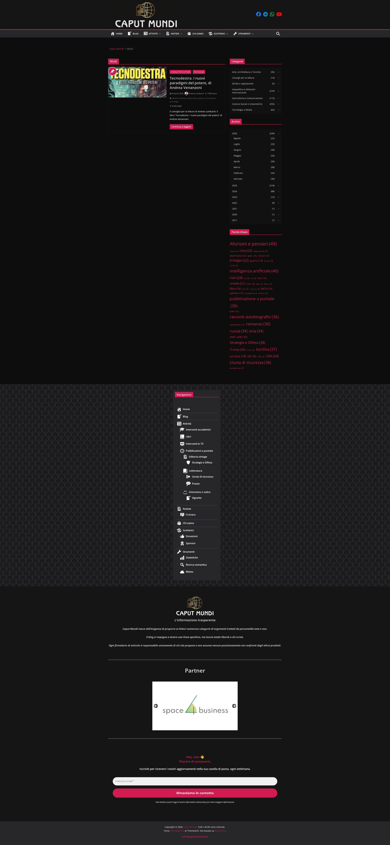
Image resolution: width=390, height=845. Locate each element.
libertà (183, 98)
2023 (234, 197)
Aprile (237, 161)
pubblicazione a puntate (252, 302)
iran (236, 277)
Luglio (237, 144)
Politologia (199, 72)
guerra (256, 260)
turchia (266, 349)
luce (245, 289)
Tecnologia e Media (242, 109)
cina (246, 250)
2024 (234, 191)
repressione (237, 324)
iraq (247, 278)
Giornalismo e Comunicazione (247, 98)
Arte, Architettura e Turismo (246, 72)
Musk (195, 98)
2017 (234, 220)
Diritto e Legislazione (243, 83)
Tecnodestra (210, 98)
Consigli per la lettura (180, 72)
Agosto (237, 138)
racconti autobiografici (254, 316)
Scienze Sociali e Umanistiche (247, 104)
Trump (237, 349)
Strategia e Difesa (247, 342)
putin (234, 311)
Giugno (237, 149)
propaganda (251, 293)
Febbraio (238, 173)
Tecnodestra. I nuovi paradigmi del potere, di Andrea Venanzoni (190, 83)
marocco (254, 289)
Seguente (234, 706)
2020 (234, 214)
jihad (259, 284)
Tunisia (250, 350)
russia (238, 330)
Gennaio (238, 178)
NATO (266, 288)
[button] (159, 34)
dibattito (175, 98)
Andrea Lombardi (196, 93)
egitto (252, 255)
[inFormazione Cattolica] (195, 706)
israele (237, 283)
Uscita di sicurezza (250, 362)
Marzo (237, 167)
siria (256, 330)
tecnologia (174, 101)
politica (201, 98)
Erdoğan (239, 260)
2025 (234, 185)
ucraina (238, 356)
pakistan (236, 292)
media (189, 98)
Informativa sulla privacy (195, 802)
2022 (234, 202)
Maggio (237, 155)
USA (272, 356)
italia (250, 283)
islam (261, 278)
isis (253, 278)
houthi (234, 265)
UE (251, 356)
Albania (234, 251)
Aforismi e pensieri (253, 244)
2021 (234, 208)
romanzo (258, 324)
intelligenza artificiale (254, 271)
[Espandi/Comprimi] (277, 72)
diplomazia (238, 255)
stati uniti (238, 337)
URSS (261, 357)
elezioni (263, 255)
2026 (234, 133)
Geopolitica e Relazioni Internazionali (243, 91)
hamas (268, 261)
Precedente (156, 706)
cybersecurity (260, 251)
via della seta (237, 368)
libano (268, 284)
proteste (263, 293)
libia (235, 288)
